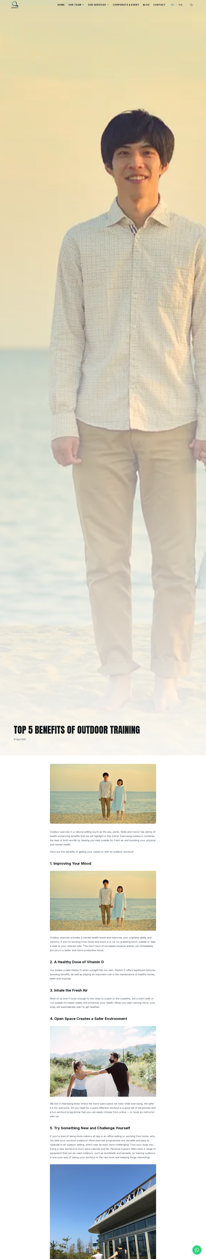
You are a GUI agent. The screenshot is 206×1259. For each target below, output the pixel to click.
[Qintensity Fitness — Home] (14, 4)
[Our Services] (108, 5)
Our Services (97, 4)
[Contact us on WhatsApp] (197, 1250)
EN (172, 4)
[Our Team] (83, 5)
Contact (159, 4)
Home (61, 4)
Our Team (74, 4)
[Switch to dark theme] (191, 5)
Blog (146, 4)
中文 (180, 4)
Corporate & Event (126, 4)
